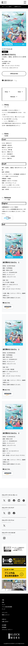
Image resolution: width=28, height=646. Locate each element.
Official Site (14, 73)
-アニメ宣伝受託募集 (7, 607)
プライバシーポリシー (7, 629)
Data (19, 91)
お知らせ (4, 619)
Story (6, 91)
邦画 (3, 602)
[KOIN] (14, 561)
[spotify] (23, 500)
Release (12, 96)
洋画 (3, 600)
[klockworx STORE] (14, 549)
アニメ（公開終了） (9, 6)
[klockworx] (4, 2)
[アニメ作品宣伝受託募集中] (14, 573)
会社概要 (4, 625)
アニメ (3, 604)
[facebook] (14, 500)
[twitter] (4, 500)
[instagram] (9, 500)
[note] (18, 500)
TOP (2, 6)
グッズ (3, 609)
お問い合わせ (5, 621)
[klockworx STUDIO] (14, 585)
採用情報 (4, 627)
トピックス (4, 612)
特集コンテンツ (5, 615)
